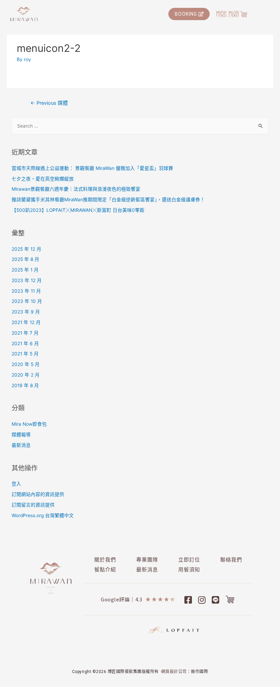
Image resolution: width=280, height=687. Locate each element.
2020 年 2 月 (26, 375)
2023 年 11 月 (26, 291)
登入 (16, 483)
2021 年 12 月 (26, 322)
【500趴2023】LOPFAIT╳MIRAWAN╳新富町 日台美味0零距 (78, 210)
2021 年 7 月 (25, 333)
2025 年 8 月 (25, 259)
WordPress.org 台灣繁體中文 (43, 515)
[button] (189, 14)
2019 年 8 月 (25, 385)
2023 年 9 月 (26, 312)
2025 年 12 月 (26, 249)
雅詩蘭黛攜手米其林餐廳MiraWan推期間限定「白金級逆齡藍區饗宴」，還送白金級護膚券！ (108, 199)
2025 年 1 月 (25, 270)
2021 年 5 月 (25, 353)
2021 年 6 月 (25, 343)
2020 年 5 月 (26, 364)
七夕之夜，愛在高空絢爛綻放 (43, 178)
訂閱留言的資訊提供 (33, 505)
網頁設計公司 (174, 671)
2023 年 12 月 (27, 280)
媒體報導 (21, 434)
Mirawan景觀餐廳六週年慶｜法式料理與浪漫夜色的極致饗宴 (76, 189)
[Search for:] (140, 126)
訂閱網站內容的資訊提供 (38, 494)
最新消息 (21, 445)
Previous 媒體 (49, 103)
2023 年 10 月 (27, 301)
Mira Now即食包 (29, 424)
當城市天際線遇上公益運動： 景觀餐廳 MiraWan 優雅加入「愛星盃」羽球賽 (92, 168)
